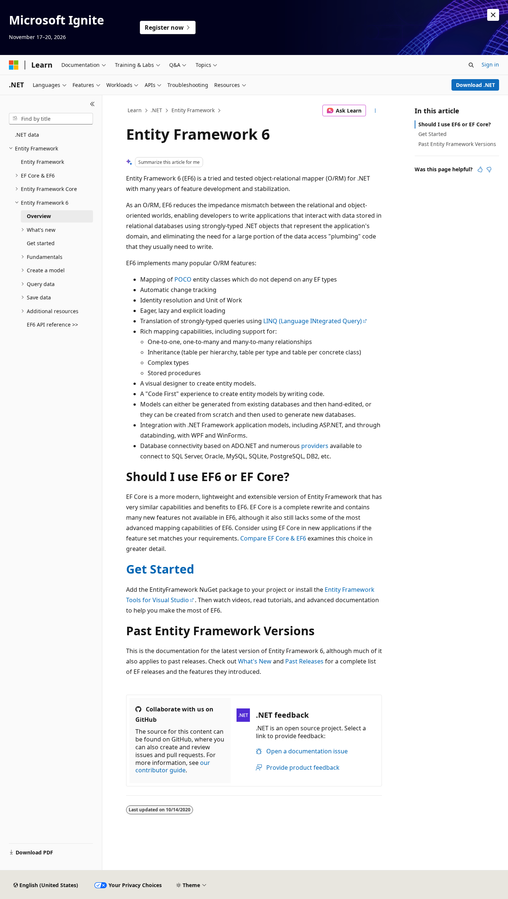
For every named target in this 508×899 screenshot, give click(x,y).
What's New (254, 661)
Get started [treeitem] (41, 243)
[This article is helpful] (480, 169)
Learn (135, 110)
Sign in (490, 64)
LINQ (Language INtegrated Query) (312, 321)
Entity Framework (193, 110)
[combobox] (51, 119)
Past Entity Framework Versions (457, 143)
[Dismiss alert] (493, 15)
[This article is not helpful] (489, 169)
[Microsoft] (14, 65)
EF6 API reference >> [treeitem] (52, 324)
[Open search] (471, 65)
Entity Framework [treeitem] (42, 161)
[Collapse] (92, 104)
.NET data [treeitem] (27, 134)
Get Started (160, 569)
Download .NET (475, 84)
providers (314, 446)
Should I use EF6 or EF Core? (454, 124)
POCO (183, 279)
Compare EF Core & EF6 (273, 538)
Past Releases (304, 661)
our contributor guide (172, 767)
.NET (156, 110)
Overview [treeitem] (39, 216)
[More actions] (375, 111)
